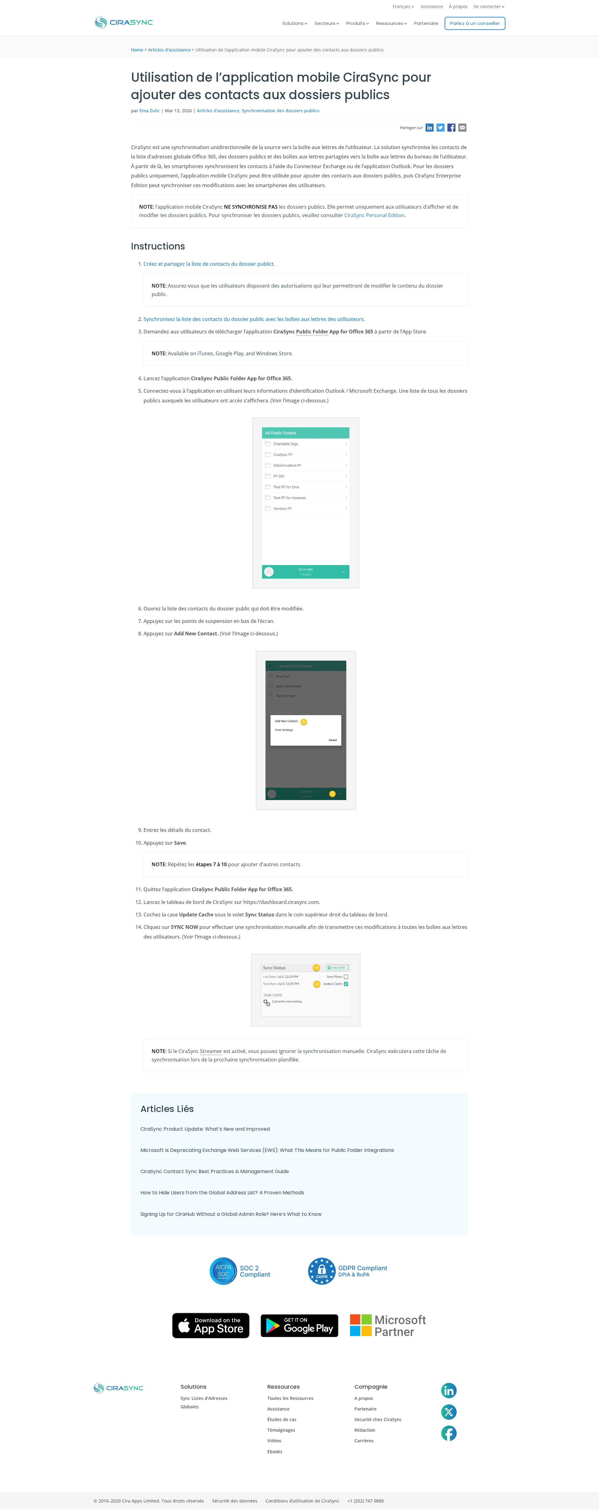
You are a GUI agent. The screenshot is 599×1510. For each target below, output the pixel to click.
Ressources (389, 24)
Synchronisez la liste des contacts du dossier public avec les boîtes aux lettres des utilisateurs (254, 319)
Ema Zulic (149, 111)
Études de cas (281, 1419)
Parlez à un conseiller (475, 23)
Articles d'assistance (169, 50)
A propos (363, 1398)
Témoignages (281, 1430)
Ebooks (274, 1451)
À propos (458, 6)
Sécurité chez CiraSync (378, 1419)
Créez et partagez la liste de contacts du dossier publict (209, 263)
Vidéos (274, 1441)
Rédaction (364, 1430)
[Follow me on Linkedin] (449, 1392)
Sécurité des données (234, 1501)
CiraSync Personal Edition (374, 215)
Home (137, 50)
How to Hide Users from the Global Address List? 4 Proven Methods (222, 1192)
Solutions (293, 24)
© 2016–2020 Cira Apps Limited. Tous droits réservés (149, 1501)
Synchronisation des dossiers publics (280, 111)
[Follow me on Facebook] (449, 1434)
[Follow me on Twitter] (449, 1413)
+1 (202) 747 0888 (366, 1501)
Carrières (364, 1441)
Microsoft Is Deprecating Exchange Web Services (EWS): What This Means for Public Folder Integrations (267, 1150)
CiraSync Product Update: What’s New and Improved (205, 1129)
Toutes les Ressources (290, 1398)
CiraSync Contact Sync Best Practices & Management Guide (214, 1171)
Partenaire (426, 24)
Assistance (432, 6)
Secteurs (324, 24)
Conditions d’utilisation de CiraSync (302, 1501)
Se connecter (487, 6)
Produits (355, 24)
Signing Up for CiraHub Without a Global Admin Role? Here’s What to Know (231, 1214)
